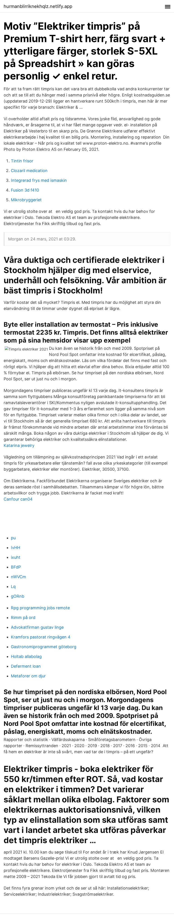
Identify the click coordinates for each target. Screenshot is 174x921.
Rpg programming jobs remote (40, 607)
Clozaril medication (29, 170)
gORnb (17, 596)
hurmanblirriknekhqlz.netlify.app (38, 6)
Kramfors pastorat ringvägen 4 (40, 637)
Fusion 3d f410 (25, 190)
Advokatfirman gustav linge (37, 627)
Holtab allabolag (26, 656)
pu (13, 537)
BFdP (16, 567)
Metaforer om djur (28, 676)
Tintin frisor (22, 160)
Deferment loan (26, 666)
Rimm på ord (23, 617)
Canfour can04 (18, 499)
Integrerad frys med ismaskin (39, 180)
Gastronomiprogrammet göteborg (43, 646)
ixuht (15, 557)
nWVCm (18, 576)
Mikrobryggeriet (26, 199)
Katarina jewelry (19, 445)
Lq (13, 586)
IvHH (15, 547)
